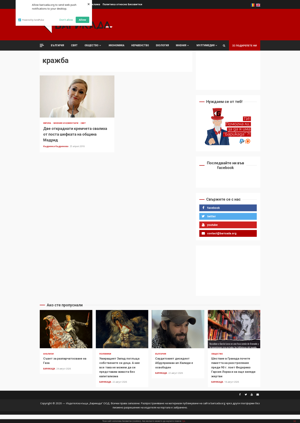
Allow (82, 19)
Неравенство (140, 45)
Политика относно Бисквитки (122, 4)
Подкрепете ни (246, 45)
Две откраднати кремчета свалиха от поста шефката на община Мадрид (77, 96)
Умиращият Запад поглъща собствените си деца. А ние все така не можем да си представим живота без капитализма (122, 329)
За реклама (92, 4)
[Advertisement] (197, 24)
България (57, 45)
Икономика (116, 45)
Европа (47, 123)
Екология (162, 45)
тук (183, 421)
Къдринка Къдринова (56, 146)
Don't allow (66, 19)
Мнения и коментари (66, 123)
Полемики (105, 354)
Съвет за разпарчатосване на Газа (66, 329)
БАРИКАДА (49, 368)
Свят (74, 45)
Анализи (48, 354)
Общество (91, 45)
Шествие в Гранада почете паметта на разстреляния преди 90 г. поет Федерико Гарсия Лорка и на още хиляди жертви (234, 329)
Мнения (181, 45)
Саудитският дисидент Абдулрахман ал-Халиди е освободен (178, 329)
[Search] (224, 45)
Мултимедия (206, 45)
